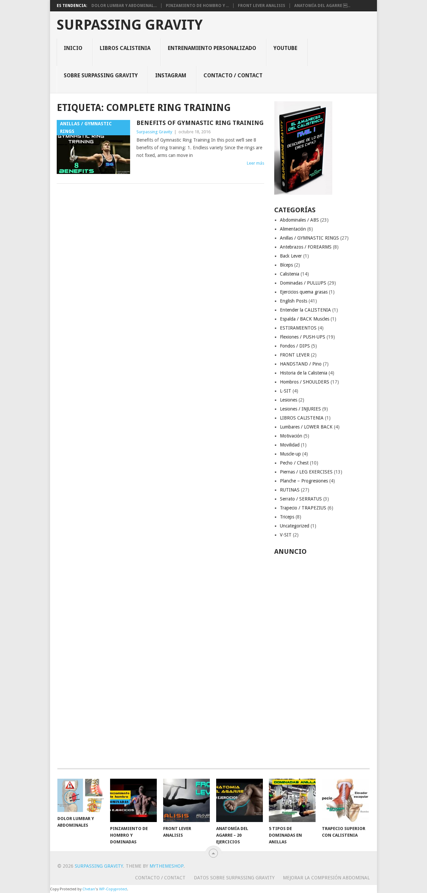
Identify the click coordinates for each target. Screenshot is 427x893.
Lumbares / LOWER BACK (306, 427)
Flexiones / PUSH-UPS (302, 337)
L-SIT (285, 391)
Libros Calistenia (125, 48)
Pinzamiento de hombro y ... (197, 5)
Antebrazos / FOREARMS (306, 247)
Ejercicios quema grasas (304, 292)
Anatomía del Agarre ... (322, 5)
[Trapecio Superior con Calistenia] (345, 800)
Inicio (73, 48)
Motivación (291, 436)
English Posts (293, 301)
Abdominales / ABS (299, 220)
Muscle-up (290, 453)
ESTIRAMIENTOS (298, 328)
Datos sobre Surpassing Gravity (234, 877)
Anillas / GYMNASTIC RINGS (309, 238)
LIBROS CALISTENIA (302, 418)
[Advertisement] (322, 658)
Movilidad (290, 444)
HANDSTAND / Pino (301, 364)
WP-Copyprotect (113, 889)
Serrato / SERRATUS (301, 498)
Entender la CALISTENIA (305, 310)
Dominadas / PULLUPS (303, 283)
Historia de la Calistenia (303, 373)
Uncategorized (294, 525)
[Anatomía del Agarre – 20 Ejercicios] (239, 800)
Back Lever (291, 256)
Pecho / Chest (294, 462)
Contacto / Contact (233, 75)
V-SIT (286, 534)
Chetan (88, 889)
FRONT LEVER (295, 355)
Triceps (287, 516)
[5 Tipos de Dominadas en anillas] (292, 800)
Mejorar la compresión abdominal (326, 877)
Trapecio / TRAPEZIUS (303, 507)
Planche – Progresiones (304, 480)
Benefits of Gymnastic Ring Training (200, 122)
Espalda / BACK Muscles (304, 319)
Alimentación (293, 229)
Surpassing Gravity (129, 25)
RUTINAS (290, 489)
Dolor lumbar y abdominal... (124, 5)
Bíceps (286, 265)
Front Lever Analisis (261, 5)
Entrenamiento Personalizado (212, 48)
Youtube (285, 48)
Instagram (170, 75)
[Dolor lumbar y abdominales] (80, 795)
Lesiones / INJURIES (300, 409)
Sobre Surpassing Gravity (101, 75)
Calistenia (289, 274)
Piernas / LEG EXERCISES (306, 471)
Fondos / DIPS (295, 346)
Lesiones (288, 400)
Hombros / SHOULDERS (304, 382)
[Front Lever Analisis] (186, 800)
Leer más (255, 163)
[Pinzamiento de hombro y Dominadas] (133, 800)
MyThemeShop (166, 866)
